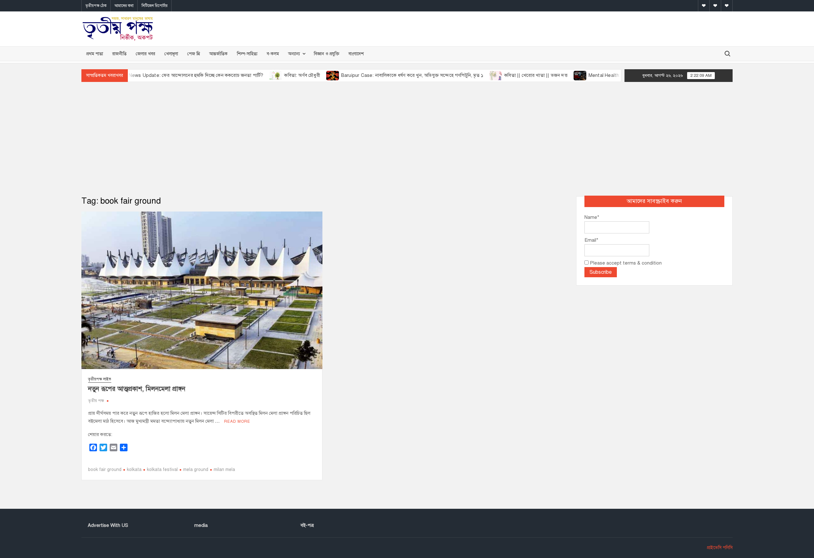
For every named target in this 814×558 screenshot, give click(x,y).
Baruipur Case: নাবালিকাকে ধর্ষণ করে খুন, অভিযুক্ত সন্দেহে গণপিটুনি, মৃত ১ (395, 75)
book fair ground (104, 469)
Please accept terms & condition (625, 263)
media (201, 525)
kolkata (134, 469)
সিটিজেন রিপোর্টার (154, 5)
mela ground (195, 469)
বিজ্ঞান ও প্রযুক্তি (326, 54)
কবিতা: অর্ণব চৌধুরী (285, 75)
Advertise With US (108, 525)
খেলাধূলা (171, 54)
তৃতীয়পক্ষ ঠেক (96, 5)
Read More (237, 421)
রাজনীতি (119, 54)
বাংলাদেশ (356, 54)
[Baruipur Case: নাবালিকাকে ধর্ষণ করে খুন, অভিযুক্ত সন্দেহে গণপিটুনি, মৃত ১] (315, 75)
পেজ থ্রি (193, 54)
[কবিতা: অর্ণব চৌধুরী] (259, 75)
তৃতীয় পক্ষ (96, 400)
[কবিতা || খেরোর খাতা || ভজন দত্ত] (479, 75)
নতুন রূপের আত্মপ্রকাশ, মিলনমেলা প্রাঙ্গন (136, 389)
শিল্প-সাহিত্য (247, 54)
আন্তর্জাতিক (218, 54)
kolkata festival (162, 469)
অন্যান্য (294, 54)
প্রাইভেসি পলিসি (720, 547)
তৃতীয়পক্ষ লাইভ (99, 379)
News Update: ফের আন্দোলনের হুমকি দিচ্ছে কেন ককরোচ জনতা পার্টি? (178, 75)
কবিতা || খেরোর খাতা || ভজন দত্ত (518, 75)
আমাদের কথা (124, 5)
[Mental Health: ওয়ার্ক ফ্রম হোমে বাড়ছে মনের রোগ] (563, 75)
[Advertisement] (407, 139)
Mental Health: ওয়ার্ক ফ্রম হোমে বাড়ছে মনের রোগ (619, 75)
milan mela (224, 469)
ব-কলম (273, 54)
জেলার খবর (145, 54)
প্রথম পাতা (94, 54)
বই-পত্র (307, 525)
